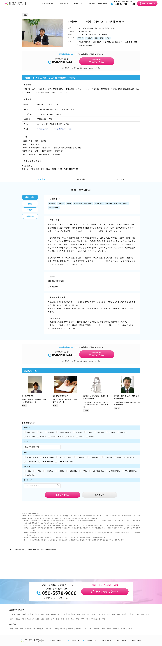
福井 (118, 614)
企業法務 (30, 216)
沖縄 (103, 619)
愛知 (83, 614)
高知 (62, 619)
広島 (23, 619)
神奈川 (53, 614)
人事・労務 (87, 629)
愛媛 (57, 619)
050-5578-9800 (124, 4)
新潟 (113, 614)
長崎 (77, 619)
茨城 (69, 614)
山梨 (108, 614)
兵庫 (142, 614)
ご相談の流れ (63, 3)
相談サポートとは (48, 3)
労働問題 (48, 629)
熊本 (82, 619)
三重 (98, 614)
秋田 (33, 614)
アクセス (120, 179)
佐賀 (72, 619)
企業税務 (70, 629)
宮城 (28, 614)
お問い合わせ (136, 640)
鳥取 (37, 619)
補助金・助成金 (106, 629)
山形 (37, 614)
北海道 (12, 614)
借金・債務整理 (38, 629)
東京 (47, 614)
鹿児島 (97, 619)
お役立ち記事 (103, 3)
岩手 (23, 614)
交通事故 (28, 629)
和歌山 (17, 619)
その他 (130, 629)
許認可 (123, 629)
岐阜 (93, 614)
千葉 (64, 614)
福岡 (67, 619)
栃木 (74, 614)
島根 (42, 619)
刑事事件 (116, 629)
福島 (42, 614)
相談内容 (41, 179)
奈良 (11, 619)
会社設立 (78, 629)
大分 (87, 619)
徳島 (47, 619)
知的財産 (96, 629)
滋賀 (147, 614)
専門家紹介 (81, 179)
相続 (30, 203)
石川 (128, 614)
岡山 (28, 619)
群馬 (78, 614)
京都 (137, 614)
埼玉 (59, 614)
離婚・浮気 (30, 197)
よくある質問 (90, 3)
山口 (33, 619)
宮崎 (92, 619)
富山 (123, 614)
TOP (10, 549)
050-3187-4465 (64, 62)
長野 (103, 614)
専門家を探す (19, 549)
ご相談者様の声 (76, 3)
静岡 (88, 614)
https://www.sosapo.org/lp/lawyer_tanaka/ (56, 129)
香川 (52, 619)
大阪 (133, 614)
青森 (18, 614)
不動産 (30, 210)
